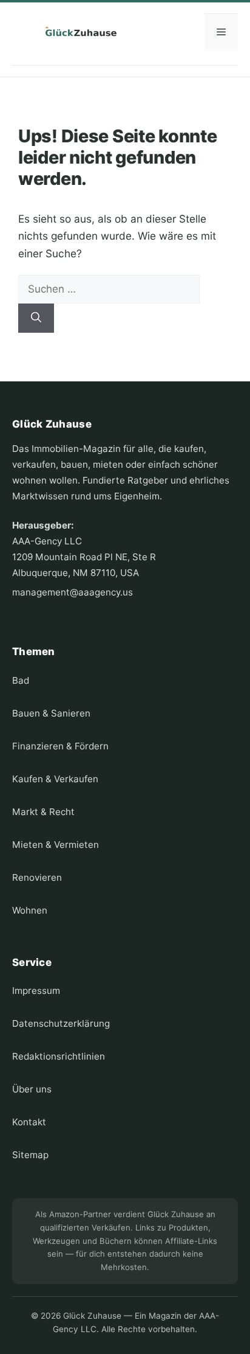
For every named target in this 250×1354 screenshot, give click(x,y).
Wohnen (29, 910)
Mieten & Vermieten (55, 844)
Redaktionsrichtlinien (58, 1056)
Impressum (36, 990)
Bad (20, 680)
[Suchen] (36, 318)
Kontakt (29, 1122)
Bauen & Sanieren (51, 713)
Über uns (32, 1089)
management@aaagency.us (72, 592)
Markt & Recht (43, 812)
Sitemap (30, 1155)
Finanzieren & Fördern (60, 746)
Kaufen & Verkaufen (55, 779)
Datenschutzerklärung (61, 1023)
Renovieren (37, 877)
